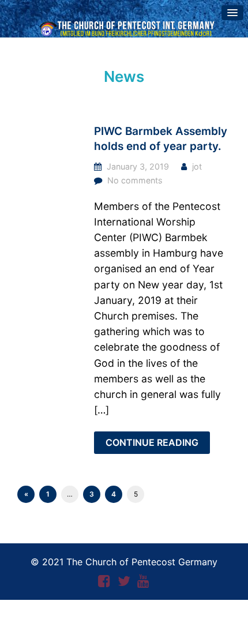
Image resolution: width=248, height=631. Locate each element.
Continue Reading (152, 442)
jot (197, 166)
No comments (135, 180)
